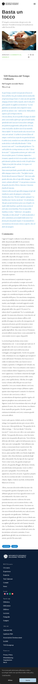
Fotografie (6, 617)
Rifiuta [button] (10, 680)
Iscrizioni (6, 613)
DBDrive (6, 609)
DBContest (6, 606)
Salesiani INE (7, 630)
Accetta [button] (28, 680)
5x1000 (5, 641)
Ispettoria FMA (8, 634)
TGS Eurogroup (8, 645)
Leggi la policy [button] (6, 675)
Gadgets (6, 620)
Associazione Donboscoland (12, 637)
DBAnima (6, 602)
